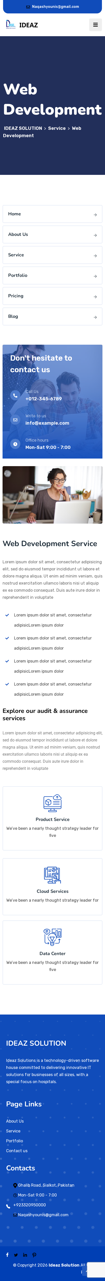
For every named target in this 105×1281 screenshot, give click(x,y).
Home (14, 214)
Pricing (15, 296)
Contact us (17, 1150)
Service (16, 255)
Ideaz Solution (64, 1265)
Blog (13, 316)
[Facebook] (7, 1254)
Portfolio (17, 275)
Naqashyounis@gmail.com (55, 7)
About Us (18, 234)
